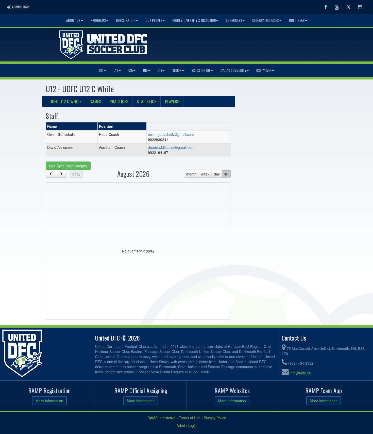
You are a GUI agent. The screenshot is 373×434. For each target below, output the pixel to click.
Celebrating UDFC (265, 20)
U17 (160, 70)
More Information (49, 400)
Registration (125, 20)
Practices (119, 101)
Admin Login (187, 425)
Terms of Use (189, 417)
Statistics (147, 101)
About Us (73, 20)
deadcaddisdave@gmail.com (171, 147)
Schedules (234, 20)
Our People (153, 20)
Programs (98, 20)
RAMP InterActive (161, 417)
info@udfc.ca (300, 372)
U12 (101, 70)
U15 (130, 70)
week (205, 173)
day (217, 173)
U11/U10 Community (233, 70)
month (191, 173)
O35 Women (264, 70)
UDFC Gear (296, 20)
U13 (116, 70)
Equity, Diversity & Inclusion (194, 20)
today (76, 173)
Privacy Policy (215, 417)
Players (172, 101)
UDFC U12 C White (65, 101)
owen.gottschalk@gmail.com (171, 134)
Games (95, 101)
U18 (145, 70)
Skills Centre (201, 70)
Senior (176, 70)
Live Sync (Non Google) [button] (68, 165)
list (226, 173)
